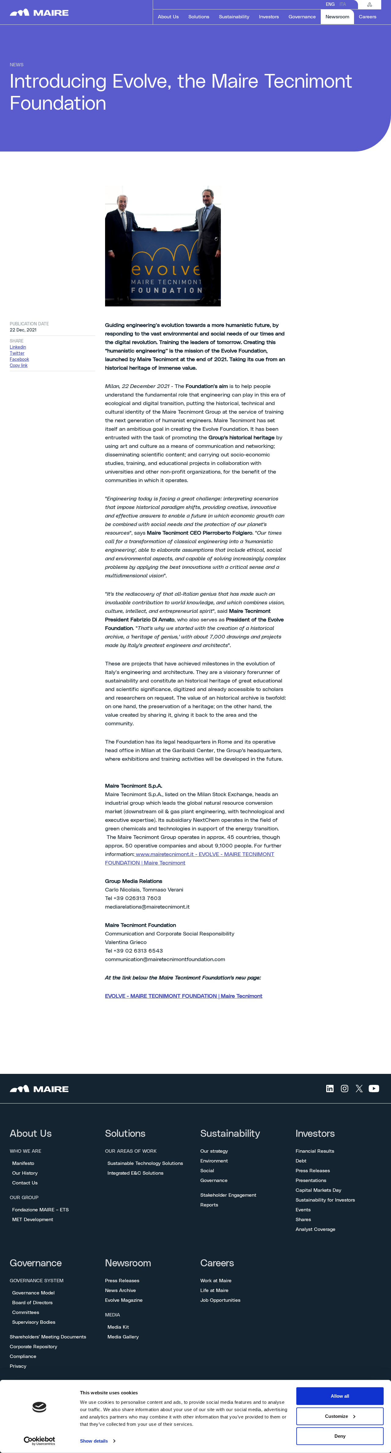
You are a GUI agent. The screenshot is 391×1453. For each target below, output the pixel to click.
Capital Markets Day (318, 1190)
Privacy (18, 1366)
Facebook (19, 359)
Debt (301, 1160)
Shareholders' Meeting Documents (48, 1336)
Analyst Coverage (315, 1229)
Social (207, 1170)
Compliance (23, 1356)
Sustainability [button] (234, 16)
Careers (217, 1263)
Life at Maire (214, 1290)
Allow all (340, 1396)
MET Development (32, 1219)
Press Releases (313, 1170)
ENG (330, 4)
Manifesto (23, 1163)
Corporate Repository (33, 1346)
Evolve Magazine (124, 1300)
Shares (303, 1219)
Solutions (125, 1134)
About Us (31, 1134)
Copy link (18, 366)
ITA (343, 4)
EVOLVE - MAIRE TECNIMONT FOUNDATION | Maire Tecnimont (183, 996)
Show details (94, 1441)
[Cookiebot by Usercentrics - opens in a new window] (39, 1441)
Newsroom (128, 1263)
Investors (315, 1134)
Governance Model (33, 1292)
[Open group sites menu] (369, 4)
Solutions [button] (198, 16)
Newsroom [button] (340, 16)
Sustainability (230, 1134)
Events (303, 1209)
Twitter (17, 353)
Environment (214, 1160)
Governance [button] (302, 16)
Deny (339, 1436)
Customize (336, 1415)
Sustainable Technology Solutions (145, 1163)
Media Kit (118, 1327)
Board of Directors (32, 1302)
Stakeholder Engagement (228, 1195)
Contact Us (25, 1182)
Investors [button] (269, 16)
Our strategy (214, 1151)
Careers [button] (367, 16)
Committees (25, 1312)
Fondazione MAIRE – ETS (40, 1209)
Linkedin (18, 347)
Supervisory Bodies (33, 1322)
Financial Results (315, 1151)
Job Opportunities (220, 1300)
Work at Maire (216, 1280)
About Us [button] (168, 16)
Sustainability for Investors (325, 1200)
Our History (25, 1173)
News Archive (120, 1290)
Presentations (311, 1180)
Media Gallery (123, 1336)
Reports (209, 1204)
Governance (214, 1180)
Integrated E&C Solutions (135, 1173)
